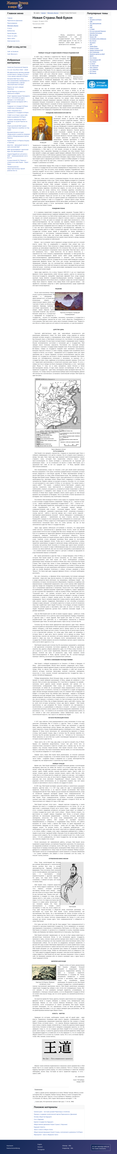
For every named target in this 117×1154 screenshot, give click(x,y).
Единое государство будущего (43, 1122)
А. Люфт (92, 29)
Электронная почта (13, 41)
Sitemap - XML (66, 1145)
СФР (91, 27)
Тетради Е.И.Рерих (95, 19)
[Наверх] (115, 1152)
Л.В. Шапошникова (95, 23)
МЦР (91, 17)
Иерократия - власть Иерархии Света (46, 1134)
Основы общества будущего (43, 1117)
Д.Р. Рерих (93, 71)
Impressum (10, 1145)
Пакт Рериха (94, 67)
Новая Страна (37, 27)
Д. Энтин (92, 63)
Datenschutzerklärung (13, 1148)
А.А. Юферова (94, 69)
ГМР (91, 25)
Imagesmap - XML (67, 1148)
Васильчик (93, 73)
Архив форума (11, 33)
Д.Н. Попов (93, 58)
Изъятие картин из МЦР (97, 54)
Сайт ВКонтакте (12, 54)
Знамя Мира (93, 46)
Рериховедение (12, 23)
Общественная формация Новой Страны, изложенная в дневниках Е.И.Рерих (58, 1132)
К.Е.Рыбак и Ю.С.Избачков (98, 39)
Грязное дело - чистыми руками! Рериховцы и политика (52, 1111)
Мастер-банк (94, 35)
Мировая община (12, 25)
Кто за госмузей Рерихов (98, 31)
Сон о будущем (39, 1119)
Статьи (9, 28)
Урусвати (92, 42)
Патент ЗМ (93, 37)
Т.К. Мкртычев (94, 65)
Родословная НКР (95, 60)
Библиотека (11, 31)
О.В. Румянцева (94, 52)
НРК (91, 44)
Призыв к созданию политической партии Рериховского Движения (55, 1114)
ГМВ (91, 21)
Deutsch (40, 1147)
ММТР (91, 56)
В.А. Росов (93, 40)
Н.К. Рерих (93, 61)
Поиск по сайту (12, 36)
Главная (9, 18)
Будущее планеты (39, 1127)
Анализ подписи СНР (96, 50)
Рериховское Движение (14, 20)
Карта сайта (11, 38)
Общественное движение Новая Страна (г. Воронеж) (50, 1124)
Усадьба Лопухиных (96, 33)
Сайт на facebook (12, 51)
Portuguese (41, 1149)
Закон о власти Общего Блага (43, 1129)
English (40, 1144)
